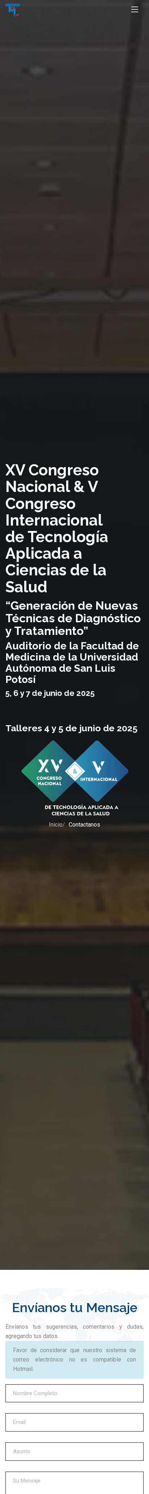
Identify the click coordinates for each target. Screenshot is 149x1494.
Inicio (56, 824)
